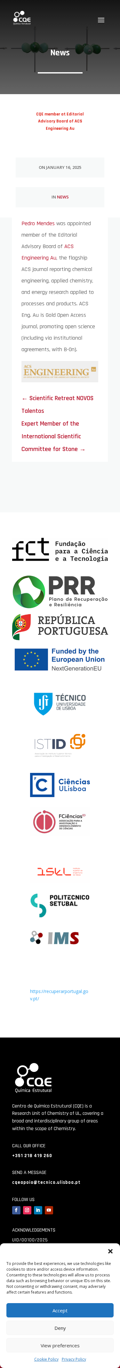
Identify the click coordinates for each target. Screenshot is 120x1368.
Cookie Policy (46, 1359)
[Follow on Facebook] (16, 1210)
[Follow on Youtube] (49, 1210)
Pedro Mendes (38, 223)
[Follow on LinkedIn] (38, 1210)
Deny (60, 1328)
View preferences (60, 1345)
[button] (110, 1251)
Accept (60, 1310)
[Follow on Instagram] (27, 1210)
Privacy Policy (74, 1359)
